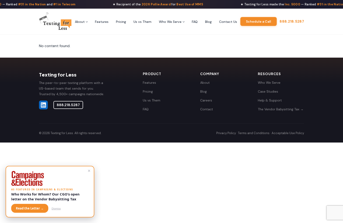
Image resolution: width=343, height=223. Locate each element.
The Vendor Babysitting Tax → (281, 109)
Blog (208, 22)
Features (101, 22)
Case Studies (268, 91)
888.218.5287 (292, 21)
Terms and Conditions (254, 133)
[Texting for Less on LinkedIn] (43, 105)
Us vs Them (142, 22)
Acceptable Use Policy (288, 133)
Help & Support (270, 100)
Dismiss (56, 208)
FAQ (195, 22)
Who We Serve (170, 22)
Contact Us (228, 22)
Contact (206, 109)
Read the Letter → (30, 208)
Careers (206, 100)
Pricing (121, 22)
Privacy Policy (226, 133)
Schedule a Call (258, 21)
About (80, 22)
